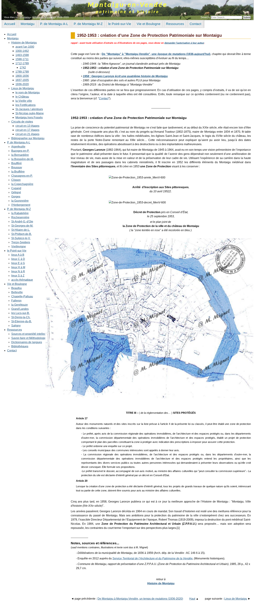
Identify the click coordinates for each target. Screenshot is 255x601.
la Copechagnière (22, 184)
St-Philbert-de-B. (21, 234)
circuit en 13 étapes (27, 125)
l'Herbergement (20, 204)
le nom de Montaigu (27, 92)
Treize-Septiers (20, 242)
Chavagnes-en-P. (22, 175)
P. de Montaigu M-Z (19, 209)
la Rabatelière (20, 213)
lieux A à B (17, 254)
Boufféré (16, 163)
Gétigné (16, 192)
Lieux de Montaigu (22, 88)
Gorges (15, 196)
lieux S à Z (17, 275)
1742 (23, 67)
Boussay (16, 167)
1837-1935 (22, 80)
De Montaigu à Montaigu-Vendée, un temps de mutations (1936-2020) (140, 598)
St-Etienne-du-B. (21, 321)
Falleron (16, 300)
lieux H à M (18, 267)
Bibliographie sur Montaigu (27, 138)
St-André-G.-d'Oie (22, 221)
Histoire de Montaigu (43, 17)
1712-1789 (22, 63)
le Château (22, 96)
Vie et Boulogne (17, 283)
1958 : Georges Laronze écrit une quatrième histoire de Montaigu (125, 76)
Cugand (16, 188)
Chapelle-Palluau (22, 296)
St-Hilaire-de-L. (20, 229)
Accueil (11, 34)
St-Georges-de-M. (22, 225)
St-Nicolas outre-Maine (29, 113)
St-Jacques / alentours (29, 109)
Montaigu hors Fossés (29, 117)
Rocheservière (20, 217)
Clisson (16, 179)
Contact (12, 350)
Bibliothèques (19, 346)
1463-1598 (22, 55)
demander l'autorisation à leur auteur (184, 43)
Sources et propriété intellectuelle (31, 333)
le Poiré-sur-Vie (16, 250)
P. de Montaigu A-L (18, 142)
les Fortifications (25, 105)
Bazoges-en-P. (20, 150)
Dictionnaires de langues (26, 342)
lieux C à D (18, 258)
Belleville (17, 292)
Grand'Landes (20, 308)
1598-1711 (22, 59)
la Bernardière (20, 154)
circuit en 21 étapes (27, 134)
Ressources (14, 329)
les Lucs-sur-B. (20, 313)
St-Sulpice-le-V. (21, 238)
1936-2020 (22, 84)
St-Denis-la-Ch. (20, 317)
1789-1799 (22, 71)
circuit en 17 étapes (27, 129)
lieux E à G (18, 263)
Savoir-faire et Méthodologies (29, 338)
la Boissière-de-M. (22, 159)
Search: (206, 17)
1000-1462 (22, 50)
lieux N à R (18, 271)
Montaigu (25, 17)
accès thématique (22, 279)
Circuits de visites (22, 121)
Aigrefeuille (18, 146)
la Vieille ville (23, 100)
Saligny (16, 325)
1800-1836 (22, 75)
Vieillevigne (18, 246)
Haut (192, 598)
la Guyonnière (20, 200)
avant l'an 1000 (24, 46)
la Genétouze (19, 304)
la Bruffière (18, 171)
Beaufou (16, 288)
